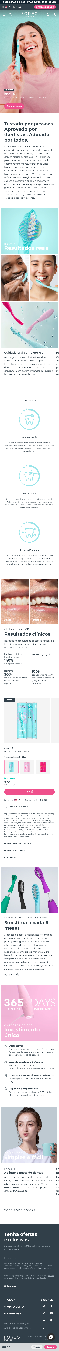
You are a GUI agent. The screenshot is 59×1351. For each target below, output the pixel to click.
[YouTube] (51, 1313)
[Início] (29, 14)
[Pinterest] (51, 1320)
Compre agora (14, 106)
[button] (51, 1337)
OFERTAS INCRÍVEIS (45, 7)
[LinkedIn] (44, 1320)
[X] (44, 1313)
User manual (10, 857)
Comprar (50, 1347)
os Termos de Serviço (27, 1278)
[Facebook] (51, 1306)
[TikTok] (44, 1327)
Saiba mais (11, 974)
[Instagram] (44, 1306)
